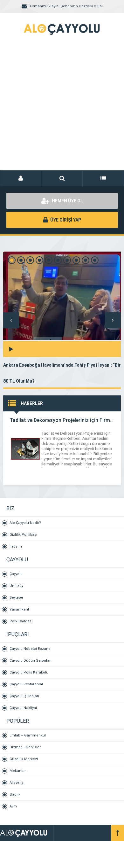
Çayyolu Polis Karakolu (29, 672)
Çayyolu (16, 574)
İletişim (16, 546)
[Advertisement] (62, 110)
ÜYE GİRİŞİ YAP (65, 219)
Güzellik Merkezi (24, 759)
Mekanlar (18, 771)
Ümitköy (16, 586)
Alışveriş (17, 783)
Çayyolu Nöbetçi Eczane (30, 649)
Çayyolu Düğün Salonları (31, 660)
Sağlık (15, 794)
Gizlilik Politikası (23, 535)
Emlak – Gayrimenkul (28, 735)
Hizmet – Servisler (25, 747)
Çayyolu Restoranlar (26, 684)
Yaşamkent (19, 609)
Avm (13, 806)
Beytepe (16, 598)
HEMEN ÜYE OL (67, 200)
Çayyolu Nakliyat (23, 708)
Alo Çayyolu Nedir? (25, 523)
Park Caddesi (21, 621)
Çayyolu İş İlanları (24, 696)
